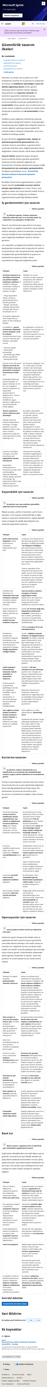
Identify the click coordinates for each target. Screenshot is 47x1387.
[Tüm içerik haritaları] (4, 38)
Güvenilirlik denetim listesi (15, 1304)
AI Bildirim (6, 1375)
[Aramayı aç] (33, 24)
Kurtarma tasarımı (10, 66)
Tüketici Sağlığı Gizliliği (10, 1381)
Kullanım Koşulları (29, 1381)
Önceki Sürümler (18, 1375)
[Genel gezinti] (2, 24)
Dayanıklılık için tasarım (12, 63)
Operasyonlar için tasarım (13, 69)
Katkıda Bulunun (8, 1378)
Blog (28, 1375)
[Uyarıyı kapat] (43, 3)
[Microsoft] (23, 23)
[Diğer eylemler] (43, 38)
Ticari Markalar (7, 1384)
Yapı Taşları (12, 38)
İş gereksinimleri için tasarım (14, 60)
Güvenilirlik (23, 38)
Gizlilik (19, 1378)
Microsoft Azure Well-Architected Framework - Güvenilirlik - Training (19, 1343)
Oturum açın (40, 24)
